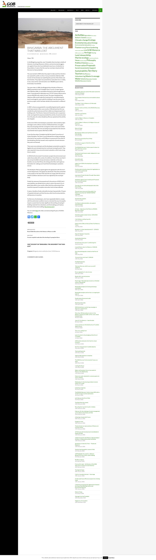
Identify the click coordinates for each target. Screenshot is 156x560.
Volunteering (80, 76)
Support (92, 68)
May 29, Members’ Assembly (82, 234)
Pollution (84, 63)
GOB (85, 50)
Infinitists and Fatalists (80, 113)
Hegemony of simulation (81, 500)
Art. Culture (94, 35)
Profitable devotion (80, 261)
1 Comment (54, 54)
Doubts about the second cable (83, 298)
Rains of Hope (78, 128)
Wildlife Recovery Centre (83, 81)
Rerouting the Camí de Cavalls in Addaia (85, 407)
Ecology (92, 40)
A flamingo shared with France (82, 417)
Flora (88, 47)
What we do (70, 10)
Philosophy (91, 60)
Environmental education (83, 45)
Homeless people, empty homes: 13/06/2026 (86, 214)
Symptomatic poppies (80, 198)
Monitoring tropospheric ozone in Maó (85, 449)
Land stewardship (83, 55)
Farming (93, 45)
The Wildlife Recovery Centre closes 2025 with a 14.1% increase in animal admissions (87, 393)
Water (78, 79)
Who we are (61, 10)
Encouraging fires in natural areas (83, 272)
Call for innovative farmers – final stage (85, 474)
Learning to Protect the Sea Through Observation (87, 175)
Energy (95, 43)
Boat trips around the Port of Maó (83, 138)
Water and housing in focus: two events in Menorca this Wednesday (85, 371)
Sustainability (81, 70)
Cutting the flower (79, 366)
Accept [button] (105, 557)
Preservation (80, 65)
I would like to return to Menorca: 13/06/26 (86, 247)
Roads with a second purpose (82, 276)
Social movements (82, 68)
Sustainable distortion (80, 238)
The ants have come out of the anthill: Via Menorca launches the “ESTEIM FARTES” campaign (85, 193)
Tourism (78, 73)
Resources (94, 10)
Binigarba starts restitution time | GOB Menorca (46, 251)
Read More (111, 557)
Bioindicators (88, 37)
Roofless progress (79, 459)
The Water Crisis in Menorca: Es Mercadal (85, 103)
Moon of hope (78, 492)
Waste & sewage (93, 76)
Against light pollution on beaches (83, 355)
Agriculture (88, 35)
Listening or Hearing (80, 388)
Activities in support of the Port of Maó (85, 143)
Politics (78, 63)
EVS (77, 10)
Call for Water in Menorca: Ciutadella (84, 118)
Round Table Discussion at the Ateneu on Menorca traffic (41, 230)
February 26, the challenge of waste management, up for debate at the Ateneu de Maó (87, 412)
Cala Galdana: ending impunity (83, 219)
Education (87, 43)
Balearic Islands (80, 37)
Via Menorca (86, 74)
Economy (79, 42)
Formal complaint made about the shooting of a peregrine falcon (43, 236)
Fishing (83, 47)
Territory (31, 222)
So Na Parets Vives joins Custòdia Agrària (85, 242)
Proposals (90, 65)
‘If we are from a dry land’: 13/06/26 (84, 257)
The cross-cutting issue (81, 330)
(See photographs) (49, 206)
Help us (87, 10)
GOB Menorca (44, 54)
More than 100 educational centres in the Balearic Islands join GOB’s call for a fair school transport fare (87, 314)
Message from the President (82, 496)
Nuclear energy (83, 60)
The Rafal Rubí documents (81, 402)
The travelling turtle (80, 351)
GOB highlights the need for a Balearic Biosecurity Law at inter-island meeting (85, 454)
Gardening (94, 47)
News (82, 10)
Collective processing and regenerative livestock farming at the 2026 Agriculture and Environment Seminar (87, 486)
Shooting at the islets (80, 302)
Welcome (53, 10)
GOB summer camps (79, 53)
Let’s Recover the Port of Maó (82, 398)
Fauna (78, 47)
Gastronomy (77, 50)
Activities (79, 35)
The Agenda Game (79, 470)
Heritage (87, 52)
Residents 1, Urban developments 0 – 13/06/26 (87, 229)
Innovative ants (79, 159)
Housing (94, 53)
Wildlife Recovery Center (89, 79)
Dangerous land (79, 421)
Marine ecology (82, 57)
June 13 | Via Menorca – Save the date (84, 320)
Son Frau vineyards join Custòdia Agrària (85, 346)
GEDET (82, 50)
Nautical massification (93, 58)
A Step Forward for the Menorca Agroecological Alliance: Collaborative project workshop (87, 438)
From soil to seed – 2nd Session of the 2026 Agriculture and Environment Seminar (86, 464)
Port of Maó (91, 63)
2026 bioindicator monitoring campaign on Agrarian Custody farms (86, 307)
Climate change (81, 40)
